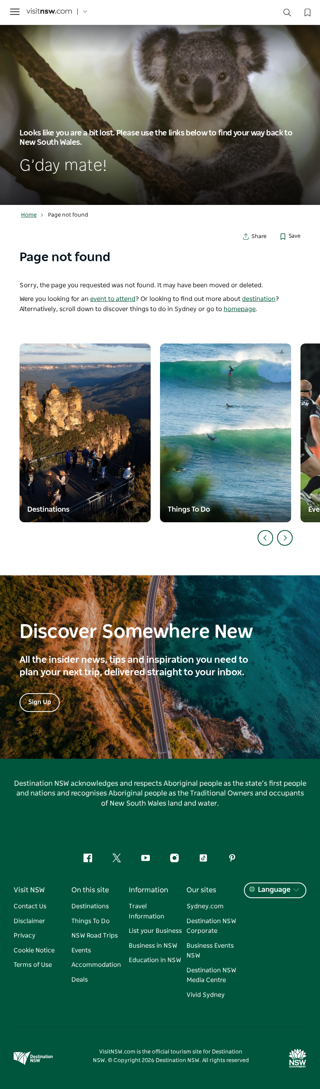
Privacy (25, 935)
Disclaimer (29, 921)
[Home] (49, 12)
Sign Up (39, 702)
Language (274, 889)
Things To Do (90, 921)
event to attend (112, 299)
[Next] (285, 538)
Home (29, 215)
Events (81, 950)
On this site (90, 890)
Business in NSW (153, 946)
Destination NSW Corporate (211, 926)
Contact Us (30, 906)
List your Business (155, 931)
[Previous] (265, 538)
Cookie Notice (34, 950)
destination (259, 299)
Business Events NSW (210, 951)
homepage (240, 309)
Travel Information (146, 911)
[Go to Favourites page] (307, 12)
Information (148, 890)
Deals (79, 980)
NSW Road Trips (94, 935)
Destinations (90, 906)
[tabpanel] (160, 115)
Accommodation (96, 965)
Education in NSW (155, 960)
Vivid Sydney (206, 995)
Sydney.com (205, 906)
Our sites (201, 890)
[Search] (287, 14)
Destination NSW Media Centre (211, 975)
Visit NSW (29, 890)
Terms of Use (33, 965)
